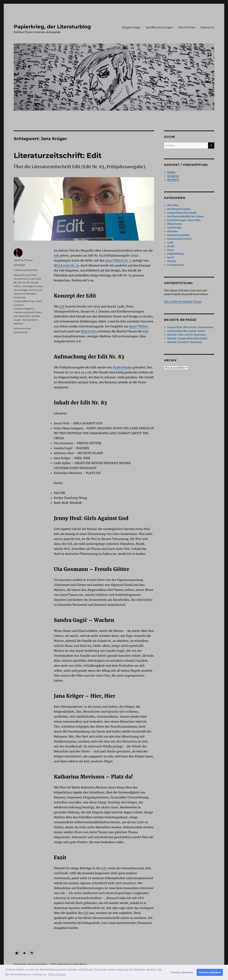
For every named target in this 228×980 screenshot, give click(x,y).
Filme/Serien (174, 223)
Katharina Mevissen (25, 293)
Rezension (24, 316)
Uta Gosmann (30, 319)
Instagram (173, 176)
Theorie (171, 261)
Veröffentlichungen (159, 27)
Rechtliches (186, 27)
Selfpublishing (175, 253)
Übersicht (207, 27)
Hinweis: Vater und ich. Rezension (186, 334)
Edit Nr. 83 (23, 282)
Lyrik (170, 242)
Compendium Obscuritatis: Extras (186, 331)
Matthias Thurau (23, 260)
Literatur (19, 304)
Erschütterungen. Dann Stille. (184, 220)
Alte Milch (173, 205)
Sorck (170, 257)
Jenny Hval (35, 289)
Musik (170, 246)
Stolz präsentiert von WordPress (68, 964)
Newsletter (173, 179)
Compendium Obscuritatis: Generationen (190, 327)
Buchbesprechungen (179, 209)
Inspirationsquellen (178, 235)
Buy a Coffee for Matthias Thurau (182, 301)
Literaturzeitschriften (26, 270)
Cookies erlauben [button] (210, 972)
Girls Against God (32, 286)
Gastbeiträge (174, 227)
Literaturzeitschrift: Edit (58, 155)
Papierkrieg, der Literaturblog (52, 27)
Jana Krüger (21, 289)
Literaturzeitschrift (24, 312)
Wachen (18, 323)
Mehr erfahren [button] (57, 974)
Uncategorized (175, 264)
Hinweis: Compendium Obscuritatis (187, 338)
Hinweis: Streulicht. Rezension (184, 342)
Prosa (170, 250)
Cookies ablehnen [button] (182, 972)
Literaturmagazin (24, 308)
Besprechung (22, 275)
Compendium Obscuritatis (182, 212)
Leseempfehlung (24, 301)
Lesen (38, 301)
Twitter (171, 172)
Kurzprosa (19, 297)
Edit (32, 278)
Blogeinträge (131, 27)
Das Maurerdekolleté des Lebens (185, 216)
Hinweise (172, 231)
